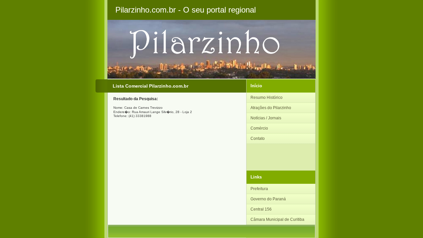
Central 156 (261, 209)
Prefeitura (259, 188)
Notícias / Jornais (265, 118)
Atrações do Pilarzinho (270, 107)
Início (256, 85)
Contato (257, 138)
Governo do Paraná (268, 199)
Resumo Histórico (266, 97)
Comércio (259, 128)
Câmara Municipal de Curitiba (277, 219)
